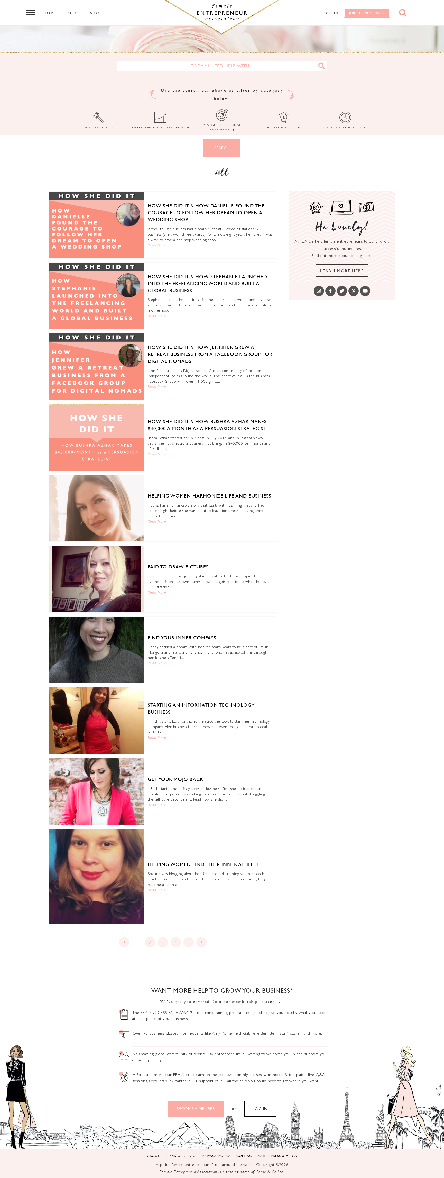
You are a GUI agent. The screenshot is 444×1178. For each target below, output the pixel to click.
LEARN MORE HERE (342, 270)
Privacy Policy (216, 1156)
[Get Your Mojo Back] (96, 791)
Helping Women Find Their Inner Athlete (204, 864)
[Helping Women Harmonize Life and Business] (96, 508)
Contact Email (251, 1156)
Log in (331, 13)
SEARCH (222, 147)
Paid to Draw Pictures (178, 566)
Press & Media (284, 1156)
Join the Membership (367, 13)
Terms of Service (181, 1156)
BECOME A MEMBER (196, 1108)
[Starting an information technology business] (96, 720)
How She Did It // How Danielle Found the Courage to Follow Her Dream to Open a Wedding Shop (206, 212)
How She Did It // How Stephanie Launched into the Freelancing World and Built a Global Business (207, 283)
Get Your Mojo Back (175, 779)
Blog (73, 12)
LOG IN (260, 1108)
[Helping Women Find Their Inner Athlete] (96, 876)
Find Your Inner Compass (182, 637)
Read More (157, 245)
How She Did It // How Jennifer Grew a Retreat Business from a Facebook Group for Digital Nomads (210, 354)
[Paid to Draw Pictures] (96, 579)
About (153, 1156)
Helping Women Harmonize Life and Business (209, 496)
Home (50, 12)
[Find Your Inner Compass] (96, 650)
